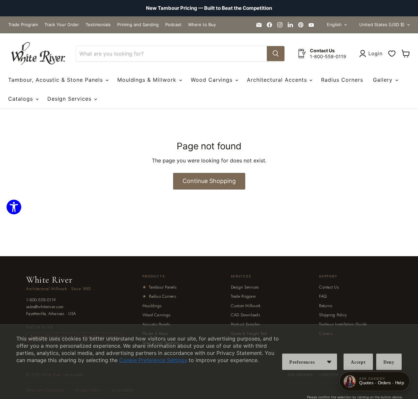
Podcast (173, 24)
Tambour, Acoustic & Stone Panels (56, 79)
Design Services (70, 98)
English (334, 24)
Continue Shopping (209, 180)
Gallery (383, 79)
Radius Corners (342, 79)
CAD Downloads (245, 315)
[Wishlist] (392, 53)
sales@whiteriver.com (44, 307)
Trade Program (23, 24)
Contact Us (329, 287)
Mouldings (151, 306)
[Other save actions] (329, 362)
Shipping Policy (333, 315)
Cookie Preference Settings (153, 360)
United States (382, 24)
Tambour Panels (159, 287)
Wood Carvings (212, 79)
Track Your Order (61, 24)
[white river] (38, 53)
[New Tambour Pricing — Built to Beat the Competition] (209, 8)
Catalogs (21, 98)
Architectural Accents (278, 79)
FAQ (323, 296)
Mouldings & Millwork (147, 79)
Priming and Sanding (138, 24)
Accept (358, 362)
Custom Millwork (246, 306)
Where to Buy (202, 24)
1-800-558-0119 (41, 300)
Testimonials (98, 24)
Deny (388, 362)
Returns (325, 306)
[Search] (275, 53)
